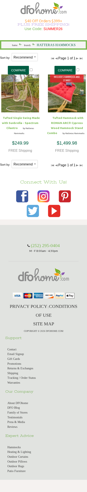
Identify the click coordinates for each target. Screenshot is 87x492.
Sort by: (5, 57)
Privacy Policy (28, 306)
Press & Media (16, 422)
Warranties (13, 382)
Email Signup (15, 354)
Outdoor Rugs (15, 466)
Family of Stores (17, 412)
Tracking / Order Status (21, 377)
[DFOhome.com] (43, 7)
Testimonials (14, 417)
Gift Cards (13, 358)
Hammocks (14, 447)
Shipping (12, 373)
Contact (11, 349)
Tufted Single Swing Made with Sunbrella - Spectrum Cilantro (21, 123)
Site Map (43, 323)
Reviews (12, 426)
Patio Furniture (16, 471)
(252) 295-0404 (45, 245)
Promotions (14, 363)
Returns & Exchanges (20, 368)
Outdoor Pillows (17, 461)
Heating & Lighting (19, 451)
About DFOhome (17, 403)
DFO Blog (13, 407)
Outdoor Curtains (17, 456)
